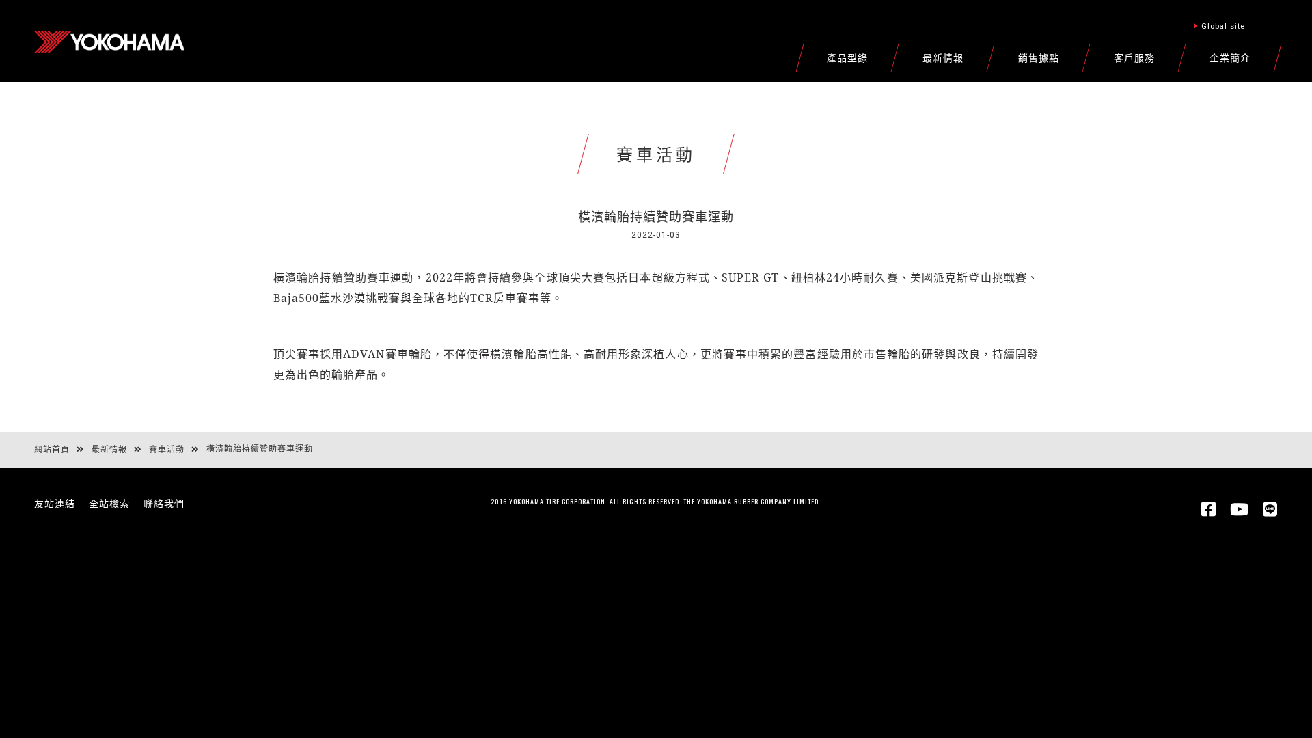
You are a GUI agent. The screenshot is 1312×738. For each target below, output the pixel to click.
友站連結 (54, 503)
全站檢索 (109, 503)
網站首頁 (52, 449)
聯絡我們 (164, 503)
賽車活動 (166, 449)
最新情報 (109, 449)
